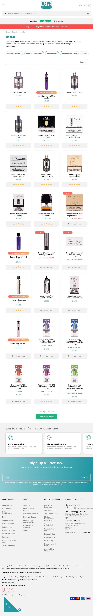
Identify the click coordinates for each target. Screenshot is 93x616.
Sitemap (26, 530)
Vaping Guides (8, 520)
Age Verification (50, 510)
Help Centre (7, 505)
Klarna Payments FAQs (9, 541)
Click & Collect (8, 524)
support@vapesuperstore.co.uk (34, 572)
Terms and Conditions (48, 525)
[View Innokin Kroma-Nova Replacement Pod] (74, 208)
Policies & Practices (48, 506)
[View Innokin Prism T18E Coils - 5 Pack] (18, 169)
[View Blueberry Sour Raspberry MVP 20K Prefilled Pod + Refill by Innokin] (74, 336)
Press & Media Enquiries (28, 509)
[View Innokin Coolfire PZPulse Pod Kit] (46, 292)
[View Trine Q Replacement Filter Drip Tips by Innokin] (74, 249)
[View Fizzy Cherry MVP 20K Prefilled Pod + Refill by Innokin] (46, 382)
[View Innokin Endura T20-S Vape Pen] (46, 88)
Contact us (6, 509)
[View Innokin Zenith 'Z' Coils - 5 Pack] (46, 129)
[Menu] (2, 5)
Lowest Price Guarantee (28, 526)
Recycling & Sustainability (28, 521)
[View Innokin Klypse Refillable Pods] (74, 169)
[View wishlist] (85, 5)
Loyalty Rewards (8, 534)
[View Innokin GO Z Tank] (74, 88)
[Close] (19, 609)
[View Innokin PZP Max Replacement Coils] (74, 292)
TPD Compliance (51, 514)
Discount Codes (29, 517)
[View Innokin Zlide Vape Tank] (18, 129)
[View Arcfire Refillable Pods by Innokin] (18, 208)
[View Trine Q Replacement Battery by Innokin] (46, 249)
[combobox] (44, 13)
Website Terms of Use (51, 530)
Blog (4, 517)
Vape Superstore (12, 595)
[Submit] (5, 13)
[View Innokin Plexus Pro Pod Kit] (18, 336)
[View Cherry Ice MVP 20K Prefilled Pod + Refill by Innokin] (18, 382)
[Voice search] (87, 13)
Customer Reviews (30, 514)
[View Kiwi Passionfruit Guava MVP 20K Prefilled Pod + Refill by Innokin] (74, 382)
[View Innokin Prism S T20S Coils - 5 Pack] (74, 129)
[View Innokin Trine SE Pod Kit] (18, 292)
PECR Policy (48, 541)
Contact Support (83, 532)
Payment (6, 537)
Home (8, 32)
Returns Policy (7, 527)
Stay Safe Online (8, 545)
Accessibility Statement (49, 550)
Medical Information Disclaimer (49, 518)
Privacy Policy (35, 484)
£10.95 (64, 27)
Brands (15, 32)
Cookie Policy (49, 537)
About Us (26, 505)
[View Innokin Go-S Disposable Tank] (46, 169)
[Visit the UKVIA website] (46, 590)
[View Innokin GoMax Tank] (18, 88)
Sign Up (84, 477)
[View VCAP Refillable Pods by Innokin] (46, 208)
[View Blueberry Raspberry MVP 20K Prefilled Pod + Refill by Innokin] (46, 336)
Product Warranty (9, 530)
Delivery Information (7, 513)
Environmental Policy (50, 545)
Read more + (11, 46)
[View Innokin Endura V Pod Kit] (18, 249)
